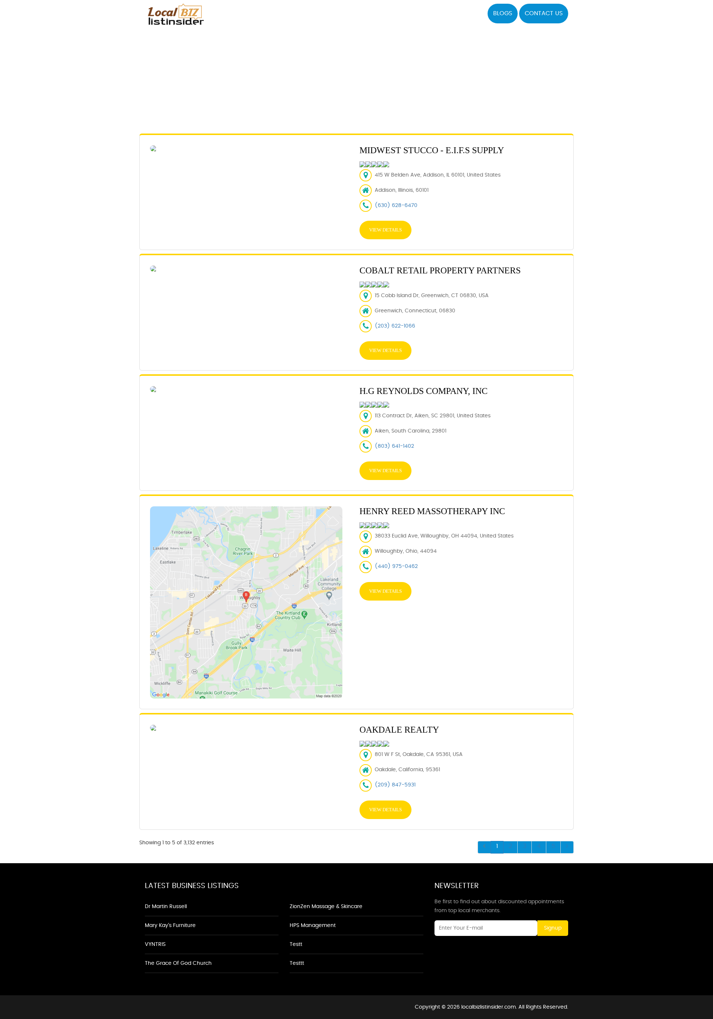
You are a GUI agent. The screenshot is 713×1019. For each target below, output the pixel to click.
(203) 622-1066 (395, 326)
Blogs (502, 13)
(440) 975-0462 (396, 566)
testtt (297, 963)
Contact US (544, 13)
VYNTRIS (155, 944)
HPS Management (313, 925)
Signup (552, 928)
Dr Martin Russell (166, 906)
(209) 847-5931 (395, 785)
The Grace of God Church (178, 963)
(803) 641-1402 (394, 446)
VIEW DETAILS (385, 230)
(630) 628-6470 (396, 205)
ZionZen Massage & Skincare (326, 906)
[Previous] (484, 847)
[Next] (567, 847)
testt (296, 944)
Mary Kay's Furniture (170, 925)
